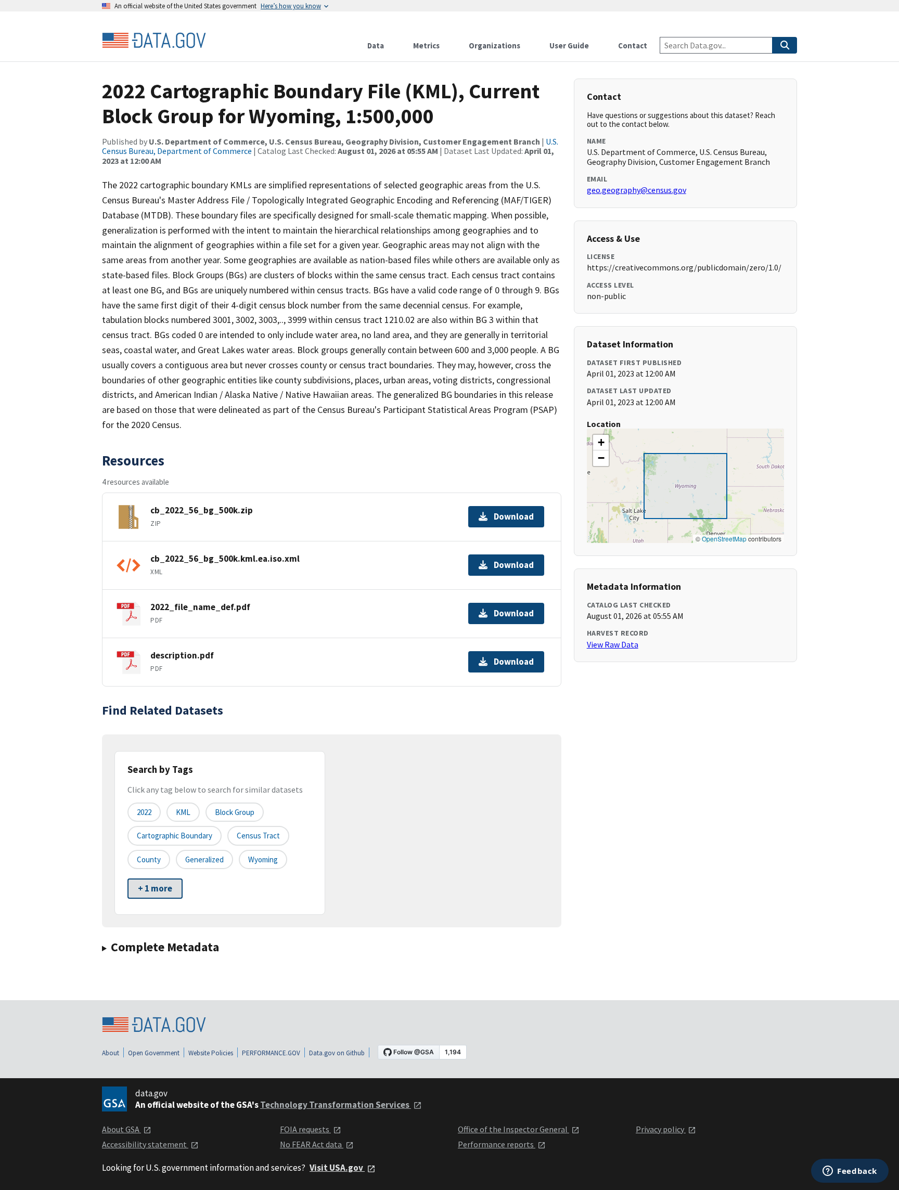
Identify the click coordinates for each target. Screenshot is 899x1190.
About (110, 1053)
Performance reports (496, 1144)
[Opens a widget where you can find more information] (850, 1172)
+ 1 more (155, 888)
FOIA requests (305, 1129)
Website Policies (210, 1053)
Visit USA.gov (337, 1167)
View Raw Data (612, 644)
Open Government (153, 1053)
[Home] (154, 40)
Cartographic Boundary (174, 835)
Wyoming (263, 859)
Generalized (204, 859)
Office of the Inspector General (513, 1129)
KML (183, 812)
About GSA (121, 1129)
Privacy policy (661, 1129)
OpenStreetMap (724, 538)
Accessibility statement (145, 1144)
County (149, 859)
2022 (144, 812)
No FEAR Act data (311, 1144)
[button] (601, 442)
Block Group (234, 812)
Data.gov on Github (337, 1053)
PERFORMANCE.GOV (271, 1053)
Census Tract (258, 835)
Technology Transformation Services (335, 1104)
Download (514, 516)
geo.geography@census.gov (636, 190)
